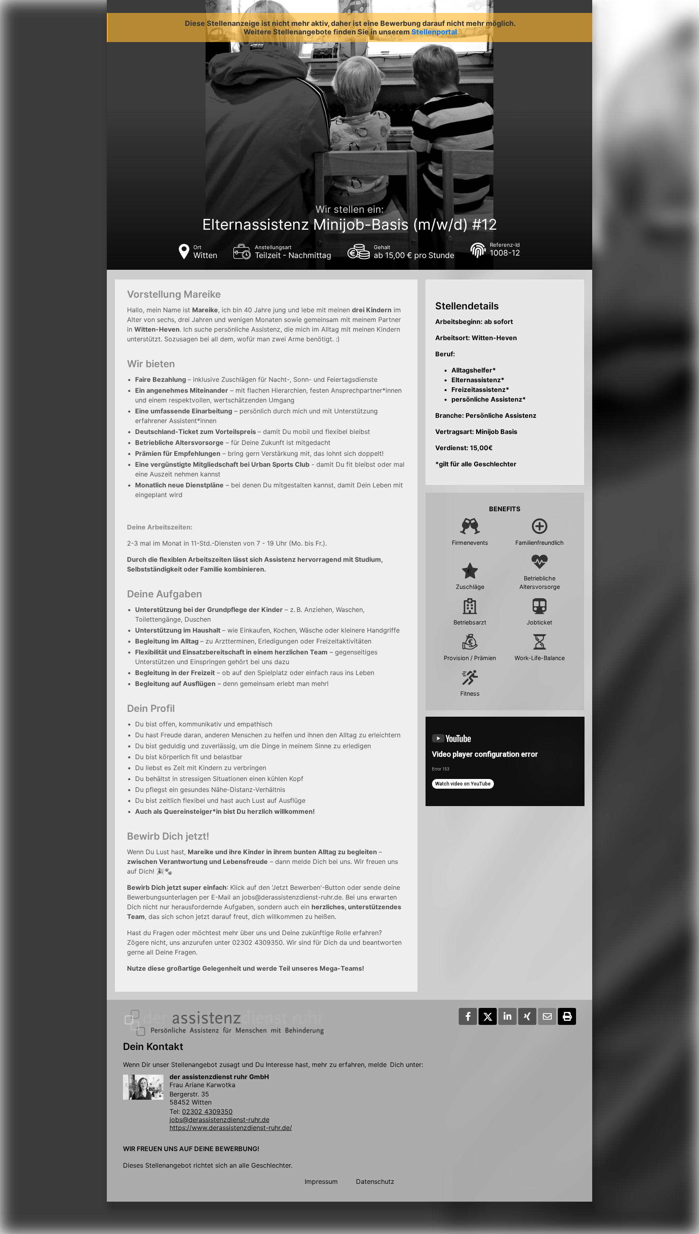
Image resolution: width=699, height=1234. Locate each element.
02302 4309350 (207, 1111)
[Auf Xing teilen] (527, 1016)
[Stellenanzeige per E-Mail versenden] (547, 1016)
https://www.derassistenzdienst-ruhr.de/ (230, 1128)
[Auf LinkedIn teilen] (507, 1016)
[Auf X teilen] (488, 1016)
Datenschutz (375, 1181)
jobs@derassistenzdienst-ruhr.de (219, 1119)
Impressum (321, 1181)
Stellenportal (434, 32)
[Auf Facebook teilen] (468, 1016)
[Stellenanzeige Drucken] (567, 1016)
